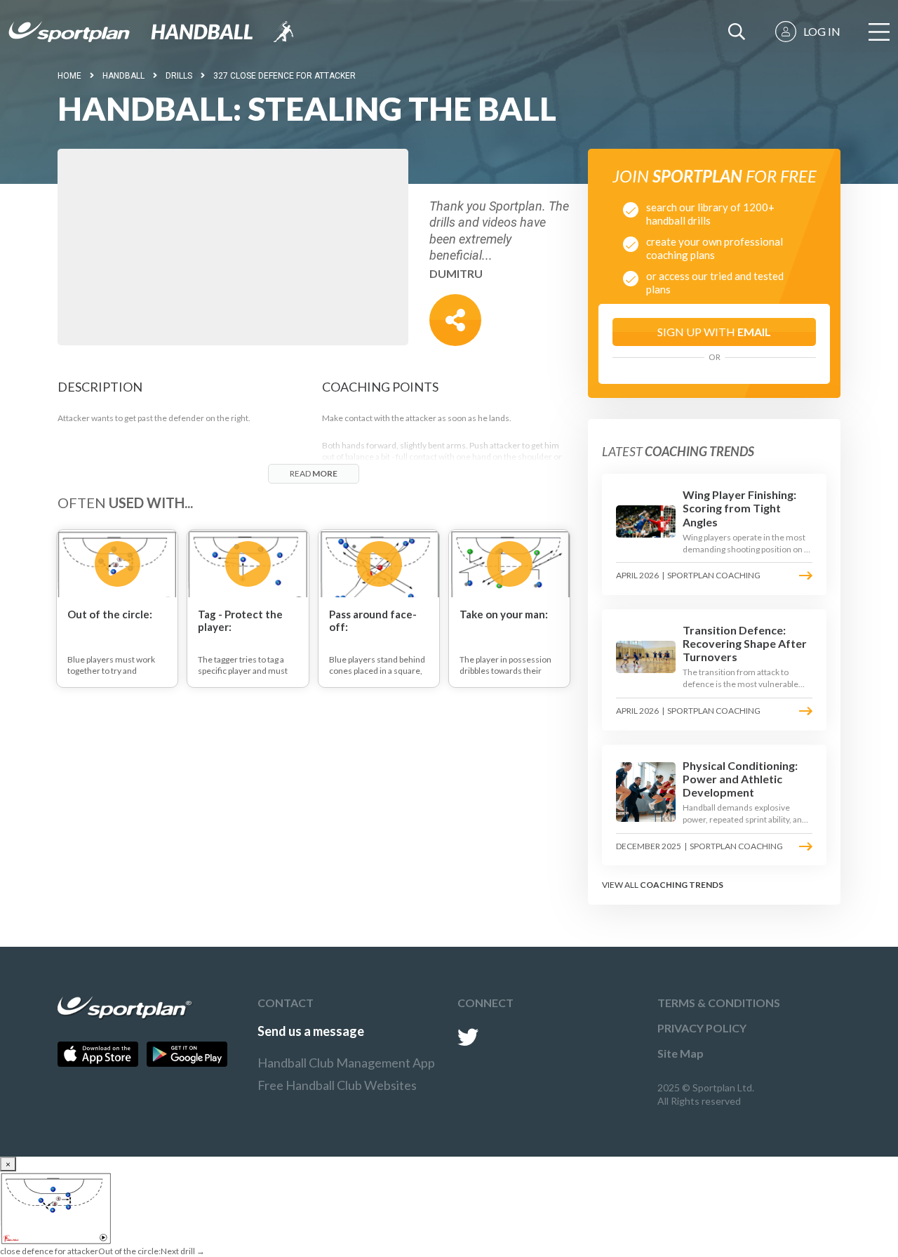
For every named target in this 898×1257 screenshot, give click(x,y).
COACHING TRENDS (681, 884)
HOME (69, 76)
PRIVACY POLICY (701, 1028)
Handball (123, 76)
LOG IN (821, 31)
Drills (179, 76)
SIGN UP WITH (714, 331)
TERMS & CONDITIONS (718, 1002)
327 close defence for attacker (284, 76)
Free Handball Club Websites (337, 1085)
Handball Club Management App (346, 1062)
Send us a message (310, 1031)
